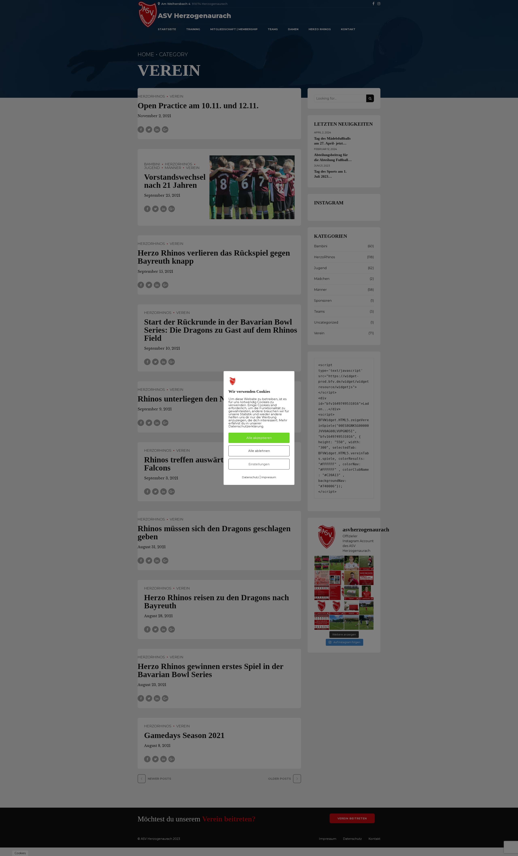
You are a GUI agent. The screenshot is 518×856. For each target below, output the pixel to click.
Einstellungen (259, 464)
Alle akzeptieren (259, 438)
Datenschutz (250, 477)
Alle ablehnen (259, 451)
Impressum (268, 477)
